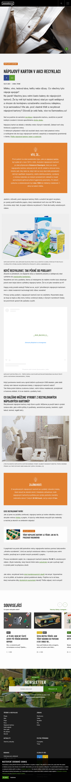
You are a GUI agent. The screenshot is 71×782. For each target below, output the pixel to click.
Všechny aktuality (9, 741)
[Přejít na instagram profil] (45, 758)
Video (38, 718)
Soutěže (39, 720)
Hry (38, 723)
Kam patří (6, 729)
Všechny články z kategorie (58, 609)
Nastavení (13, 777)
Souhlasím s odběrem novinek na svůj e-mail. (36, 696)
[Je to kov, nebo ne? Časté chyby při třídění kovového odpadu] (17, 620)
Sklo (5, 718)
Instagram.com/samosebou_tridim (18, 376)
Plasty (5, 716)
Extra (38, 725)
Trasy (38, 744)
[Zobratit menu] (68, 3)
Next (65, 605)
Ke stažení (7, 731)
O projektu (40, 741)
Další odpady (7, 727)
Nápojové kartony (9, 725)
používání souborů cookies (18, 773)
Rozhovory (40, 716)
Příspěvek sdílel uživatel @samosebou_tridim (35, 369)
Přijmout (5, 777)
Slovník (6, 734)
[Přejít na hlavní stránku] (13, 3)
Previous (60, 605)
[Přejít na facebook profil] (39, 758)
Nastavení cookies (26, 769)
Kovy (5, 723)
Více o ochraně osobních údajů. (35, 697)
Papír (5, 720)
